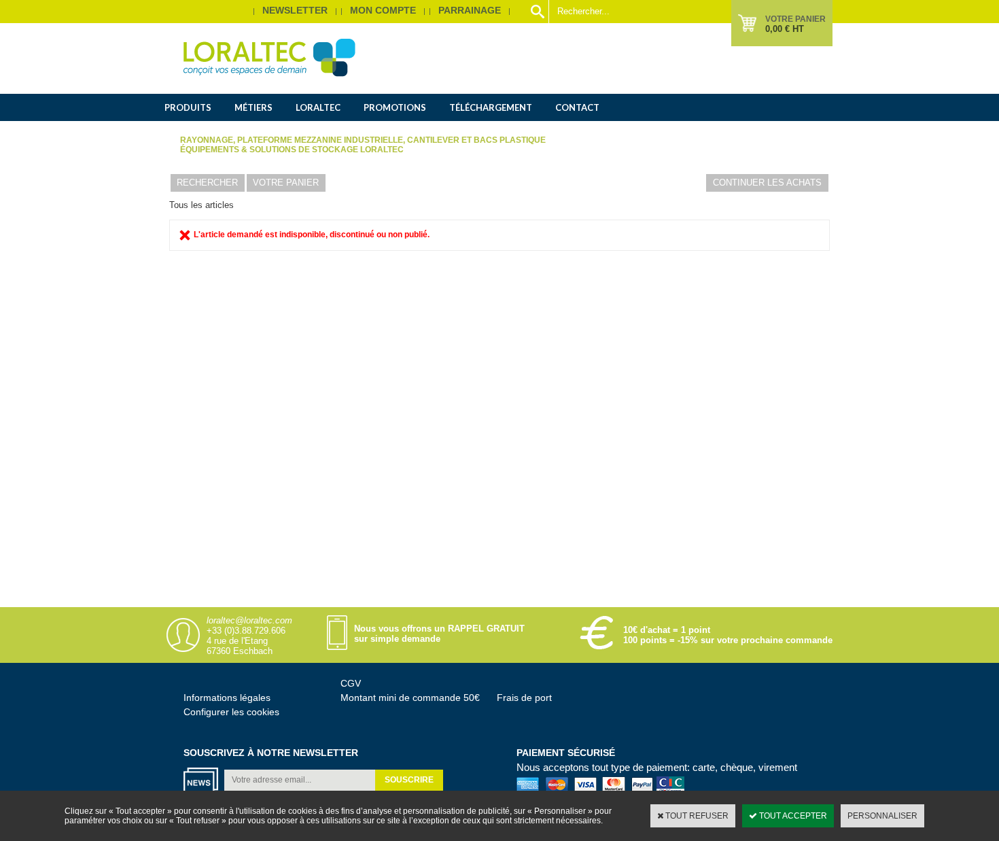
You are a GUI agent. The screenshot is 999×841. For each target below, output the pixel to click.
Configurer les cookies (231, 711)
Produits (187, 107)
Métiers (253, 107)
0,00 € (784, 29)
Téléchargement (490, 107)
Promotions (395, 107)
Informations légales (226, 697)
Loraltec (318, 107)
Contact (577, 107)
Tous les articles (201, 205)
